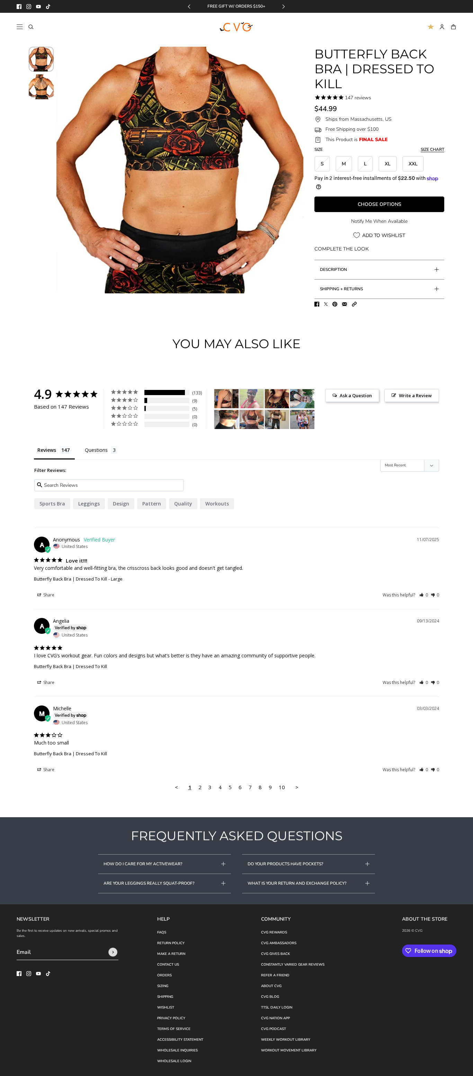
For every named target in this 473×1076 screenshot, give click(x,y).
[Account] (442, 27)
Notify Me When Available (379, 221)
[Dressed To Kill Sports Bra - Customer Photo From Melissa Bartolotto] (302, 419)
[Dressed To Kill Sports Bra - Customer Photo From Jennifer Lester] (302, 398)
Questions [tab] (96, 450)
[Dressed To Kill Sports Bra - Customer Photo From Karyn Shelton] (226, 398)
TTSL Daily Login (276, 1007)
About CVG (271, 986)
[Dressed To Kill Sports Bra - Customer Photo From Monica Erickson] (252, 419)
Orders (164, 975)
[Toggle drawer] (20, 27)
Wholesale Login (174, 1061)
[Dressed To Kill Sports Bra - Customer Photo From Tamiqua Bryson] (252, 398)
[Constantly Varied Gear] (236, 27)
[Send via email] (344, 304)
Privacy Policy (171, 1018)
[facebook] (19, 6)
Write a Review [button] (415, 395)
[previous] (189, 6)
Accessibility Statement (180, 1039)
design (121, 503)
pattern (151, 503)
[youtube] (38, 6)
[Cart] (453, 27)
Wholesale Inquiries (177, 1050)
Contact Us (168, 964)
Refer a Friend (275, 975)
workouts (217, 503)
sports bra (52, 503)
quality (183, 503)
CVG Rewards (274, 932)
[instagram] (29, 6)
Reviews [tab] (46, 450)
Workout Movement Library (288, 1050)
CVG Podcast (273, 1029)
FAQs (161, 932)
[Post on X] (326, 304)
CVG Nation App (275, 1018)
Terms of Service (173, 1029)
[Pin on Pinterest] (335, 304)
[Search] (31, 27)
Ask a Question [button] (356, 395)
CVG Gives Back (275, 953)
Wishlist (165, 1007)
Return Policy (171, 943)
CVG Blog (270, 996)
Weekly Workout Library (285, 1039)
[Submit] (112, 952)
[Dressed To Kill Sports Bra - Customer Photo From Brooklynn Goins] (277, 398)
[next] (283, 6)
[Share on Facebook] (317, 304)
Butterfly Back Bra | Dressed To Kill (70, 579)
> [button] (296, 787)
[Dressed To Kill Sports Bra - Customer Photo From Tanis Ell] (226, 419)
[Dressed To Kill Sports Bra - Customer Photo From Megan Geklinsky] (277, 419)
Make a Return (171, 953)
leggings (89, 503)
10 (282, 787)
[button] (354, 304)
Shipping (165, 996)
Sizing (162, 986)
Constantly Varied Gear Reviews (292, 964)
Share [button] (48, 595)
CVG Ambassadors (278, 943)
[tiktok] (48, 6)
